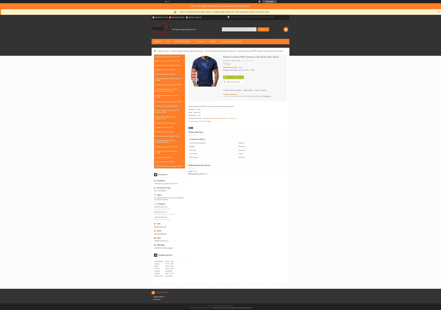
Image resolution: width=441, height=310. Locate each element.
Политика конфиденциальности (241, 308)
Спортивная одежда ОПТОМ (165, 74)
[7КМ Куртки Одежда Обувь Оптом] (160, 29)
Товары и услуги (163, 51)
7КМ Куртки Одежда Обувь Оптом (214, 118)
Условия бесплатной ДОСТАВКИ (199, 121)
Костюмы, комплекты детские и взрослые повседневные (166, 90)
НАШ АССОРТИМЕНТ (183, 41)
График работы (158, 297)
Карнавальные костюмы (164, 127)
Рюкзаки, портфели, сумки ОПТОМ (167, 136)
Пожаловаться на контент (221, 308)
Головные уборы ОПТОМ (164, 157)
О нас (168, 41)
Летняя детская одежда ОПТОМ (166, 106)
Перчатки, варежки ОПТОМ (164, 162)
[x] (192, 128)
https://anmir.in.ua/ (160, 227)
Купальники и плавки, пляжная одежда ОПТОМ (166, 117)
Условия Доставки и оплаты (231, 41)
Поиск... (263, 29)
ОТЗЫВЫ (212, 41)
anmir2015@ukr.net (160, 234)
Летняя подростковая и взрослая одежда (187, 51)
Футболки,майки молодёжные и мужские (220, 51)
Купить (235, 77)
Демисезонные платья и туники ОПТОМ (166, 96)
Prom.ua (230, 306)
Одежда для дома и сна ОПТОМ (166, 147)
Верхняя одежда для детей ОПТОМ (167, 61)
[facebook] (189, 128)
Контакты (200, 41)
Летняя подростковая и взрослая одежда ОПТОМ (167, 111)
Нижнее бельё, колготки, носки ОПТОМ (166, 152)
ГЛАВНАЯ (157, 41)
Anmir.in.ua (231, 118)
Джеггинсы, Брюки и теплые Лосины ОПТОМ (168, 79)
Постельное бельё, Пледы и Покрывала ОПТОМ (165, 141)
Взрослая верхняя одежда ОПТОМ (167, 65)
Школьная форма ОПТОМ (164, 132)
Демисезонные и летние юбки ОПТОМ (168, 102)
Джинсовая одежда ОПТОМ (165, 70)
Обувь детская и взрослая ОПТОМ (167, 56)
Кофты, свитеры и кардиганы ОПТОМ (168, 85)
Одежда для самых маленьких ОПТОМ (168, 166)
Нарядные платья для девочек (166, 123)
